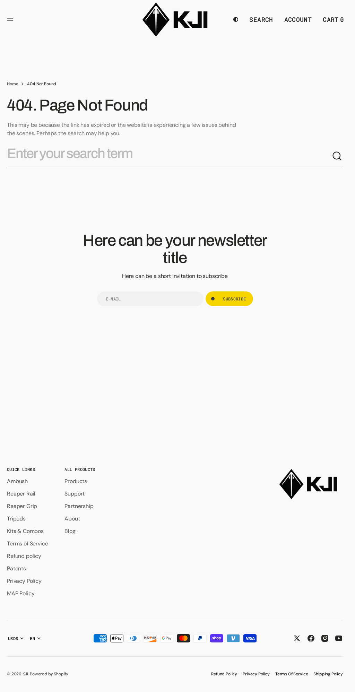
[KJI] (175, 19)
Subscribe (234, 298)
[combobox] (169, 156)
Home (12, 84)
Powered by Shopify (49, 674)
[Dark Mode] (236, 19)
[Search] (337, 156)
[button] (11, 19)
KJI (25, 674)
